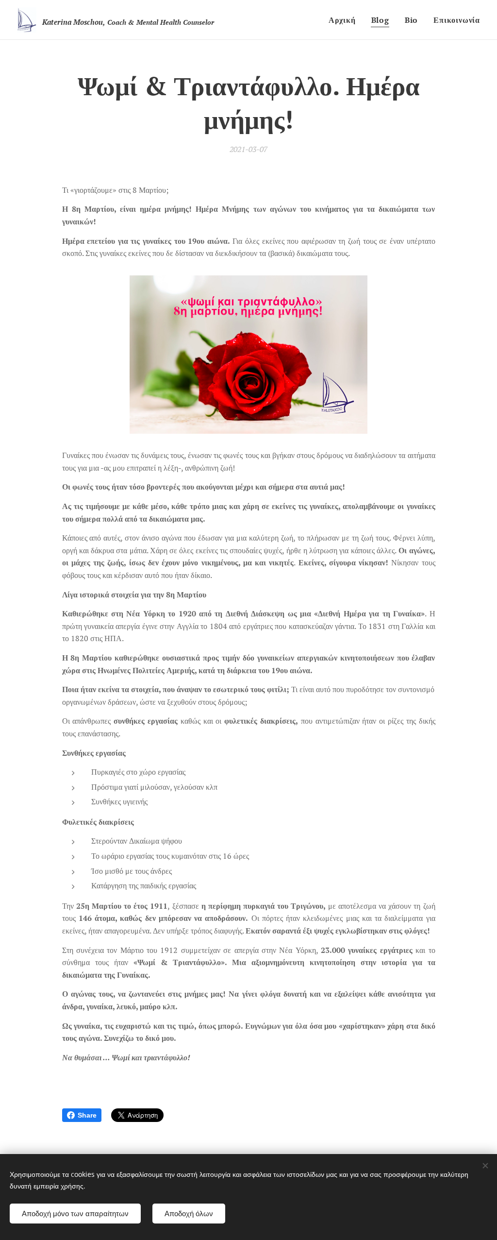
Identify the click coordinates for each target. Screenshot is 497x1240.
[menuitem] (345, 20)
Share (87, 1115)
